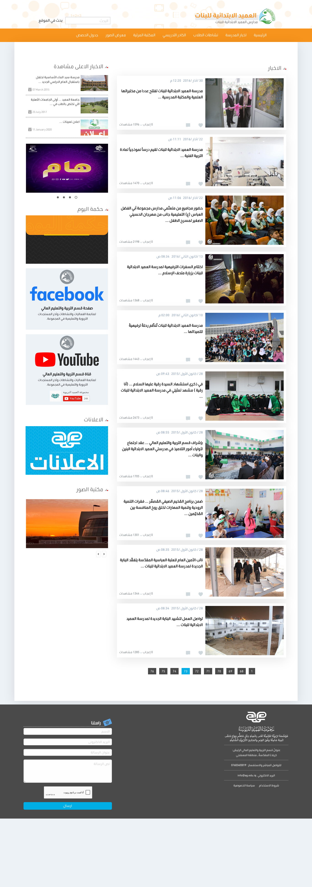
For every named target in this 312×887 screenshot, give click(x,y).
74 (174, 671)
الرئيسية (260, 34)
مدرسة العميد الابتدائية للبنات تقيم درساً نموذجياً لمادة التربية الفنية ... (161, 152)
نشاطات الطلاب (205, 34)
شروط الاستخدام (269, 785)
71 (208, 671)
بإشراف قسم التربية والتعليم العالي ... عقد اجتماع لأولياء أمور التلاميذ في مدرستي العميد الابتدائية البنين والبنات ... (162, 448)
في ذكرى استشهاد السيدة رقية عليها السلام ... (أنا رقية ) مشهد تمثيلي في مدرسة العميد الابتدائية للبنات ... (162, 390)
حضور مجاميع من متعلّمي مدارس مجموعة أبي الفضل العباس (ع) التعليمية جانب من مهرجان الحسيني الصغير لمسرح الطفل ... (162, 214)
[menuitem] (260, 35)
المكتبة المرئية (144, 34)
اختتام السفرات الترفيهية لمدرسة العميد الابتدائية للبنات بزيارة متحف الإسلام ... (165, 269)
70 (219, 671)
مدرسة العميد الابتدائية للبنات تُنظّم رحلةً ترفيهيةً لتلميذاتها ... (166, 328)
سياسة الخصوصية (244, 785)
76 (152, 671)
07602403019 (238, 765)
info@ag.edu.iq (247, 775)
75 (163, 671)
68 (241, 671)
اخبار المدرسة (235, 34)
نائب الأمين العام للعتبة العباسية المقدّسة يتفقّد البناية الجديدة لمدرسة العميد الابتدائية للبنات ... (161, 562)
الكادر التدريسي (174, 34)
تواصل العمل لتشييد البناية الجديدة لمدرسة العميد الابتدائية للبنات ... (164, 621)
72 (197, 671)
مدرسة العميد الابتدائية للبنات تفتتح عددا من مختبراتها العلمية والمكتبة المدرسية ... (162, 93)
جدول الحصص (87, 34)
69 (230, 671)
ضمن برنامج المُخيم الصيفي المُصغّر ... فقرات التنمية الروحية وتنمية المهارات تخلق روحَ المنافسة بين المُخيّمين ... (163, 507)
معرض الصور (116, 34)
